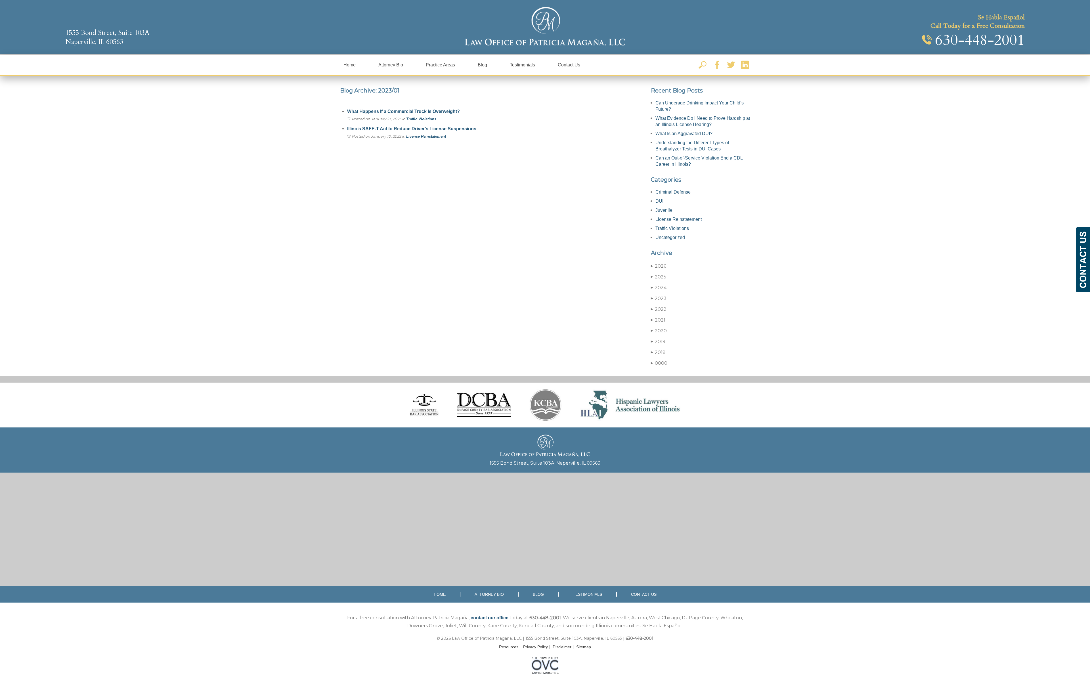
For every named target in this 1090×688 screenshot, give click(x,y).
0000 (659, 363)
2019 (658, 341)
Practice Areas (440, 64)
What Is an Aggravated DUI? (683, 133)
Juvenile (663, 210)
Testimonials (522, 64)
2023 (658, 298)
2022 (658, 309)
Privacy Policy (535, 647)
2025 (658, 277)
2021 (658, 320)
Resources (508, 647)
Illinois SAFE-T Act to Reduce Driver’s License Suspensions (411, 128)
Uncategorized (670, 237)
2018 (658, 352)
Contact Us (569, 64)
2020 (659, 330)
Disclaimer (562, 647)
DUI (659, 201)
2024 (658, 287)
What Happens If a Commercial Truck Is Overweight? (403, 111)
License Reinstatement (426, 136)
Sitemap (583, 647)
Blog (482, 64)
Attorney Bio (390, 64)
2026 (658, 266)
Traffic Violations (421, 119)
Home (349, 64)
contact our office (489, 617)
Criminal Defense (673, 192)
